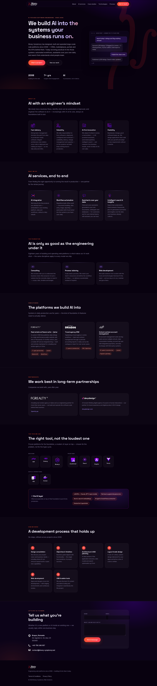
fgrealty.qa (34, 411)
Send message (92, 640)
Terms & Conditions (34, 676)
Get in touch (123, 4)
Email (107, 614)
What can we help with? (92, 622)
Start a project (36, 63)
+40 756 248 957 (38, 645)
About (74, 4)
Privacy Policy (47, 676)
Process (112, 4)
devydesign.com (87, 409)
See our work (54, 63)
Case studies (92, 4)
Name (85, 614)
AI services (81, 4)
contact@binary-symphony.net (43, 650)
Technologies (102, 4)
